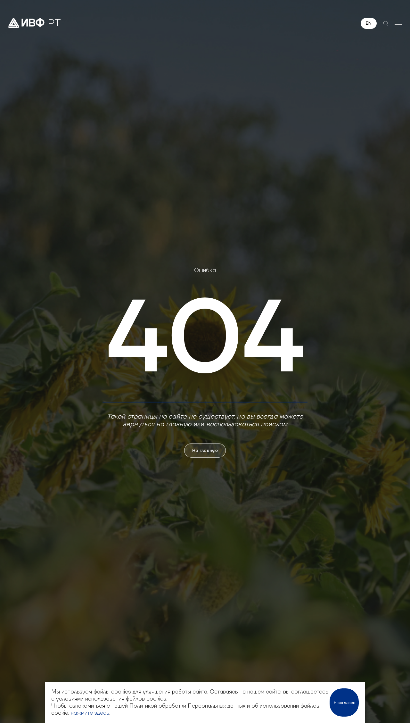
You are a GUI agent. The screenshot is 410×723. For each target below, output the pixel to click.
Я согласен (344, 702)
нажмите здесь (90, 713)
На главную (205, 450)
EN (369, 23)
